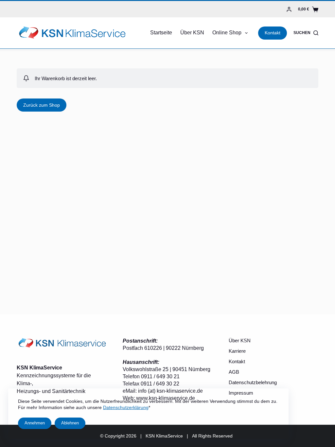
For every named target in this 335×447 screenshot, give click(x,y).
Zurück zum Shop (41, 105)
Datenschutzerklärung (126, 407)
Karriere (237, 351)
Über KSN (192, 32)
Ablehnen (70, 422)
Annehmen (35, 422)
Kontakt (272, 32)
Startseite (161, 32)
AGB (234, 372)
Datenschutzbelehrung (253, 382)
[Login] (289, 9)
